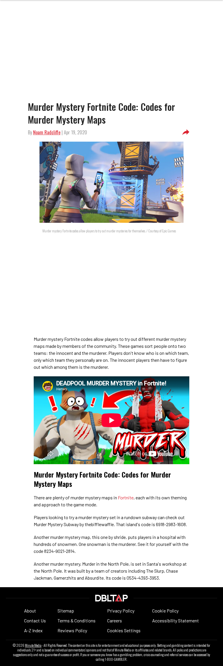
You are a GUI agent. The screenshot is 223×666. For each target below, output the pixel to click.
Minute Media (33, 645)
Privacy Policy (120, 610)
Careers (114, 620)
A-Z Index (33, 630)
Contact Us (35, 620)
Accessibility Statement (175, 620)
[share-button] (186, 132)
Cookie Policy (165, 610)
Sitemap (65, 610)
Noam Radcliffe (46, 132)
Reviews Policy (72, 630)
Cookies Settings (124, 630)
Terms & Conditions (76, 620)
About (30, 610)
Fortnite (126, 497)
